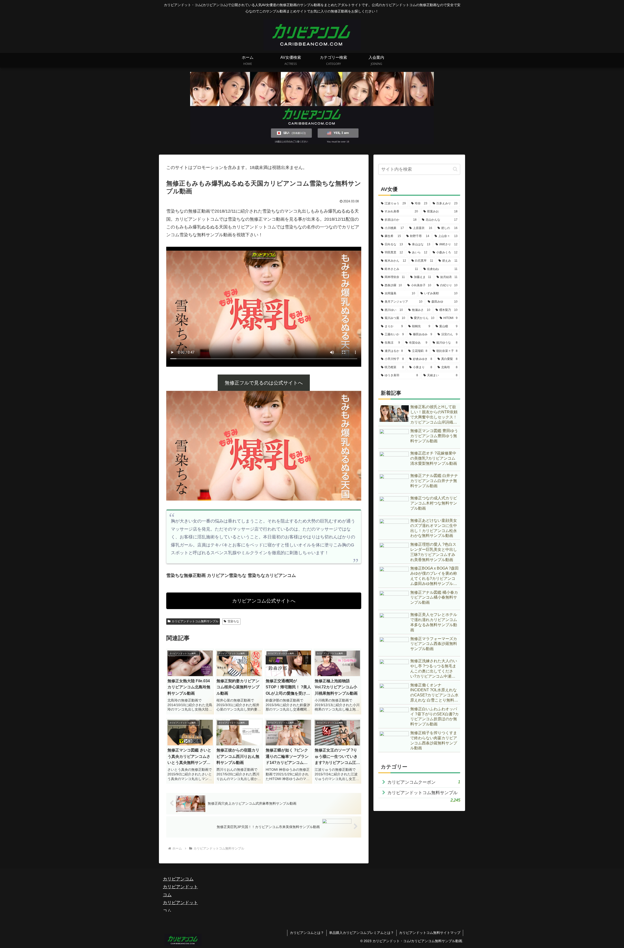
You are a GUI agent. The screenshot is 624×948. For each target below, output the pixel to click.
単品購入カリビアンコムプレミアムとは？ (361, 933)
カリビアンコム (178, 879)
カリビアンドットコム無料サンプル (195, 621)
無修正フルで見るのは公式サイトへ (264, 382)
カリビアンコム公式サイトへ (263, 600)
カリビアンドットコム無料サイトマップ (429, 933)
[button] (455, 169)
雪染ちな (233, 621)
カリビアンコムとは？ (307, 933)
